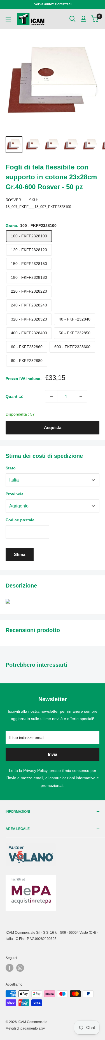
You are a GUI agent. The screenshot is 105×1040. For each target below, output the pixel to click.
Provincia (15, 494)
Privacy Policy (35, 770)
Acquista (52, 427)
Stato (11, 468)
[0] (94, 19)
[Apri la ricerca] (72, 19)
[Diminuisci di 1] (51, 396)
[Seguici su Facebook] (9, 968)
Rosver (13, 200)
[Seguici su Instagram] (20, 968)
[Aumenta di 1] (81, 396)
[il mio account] (83, 19)
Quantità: (15, 396)
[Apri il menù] (8, 19)
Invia (52, 754)
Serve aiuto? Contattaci (52, 4)
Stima (19, 554)
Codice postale (20, 520)
